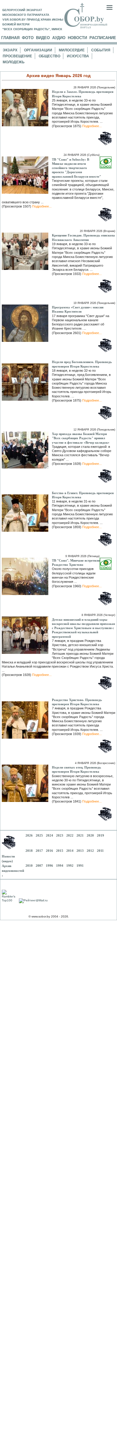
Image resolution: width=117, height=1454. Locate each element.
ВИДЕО (43, 38)
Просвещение (17, 56)
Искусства (78, 56)
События (100, 50)
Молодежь (14, 62)
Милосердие (72, 50)
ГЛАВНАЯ (10, 38)
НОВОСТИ (77, 38)
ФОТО (28, 38)
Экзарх (10, 50)
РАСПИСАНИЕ (102, 38)
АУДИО (58, 38)
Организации (38, 50)
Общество (49, 56)
